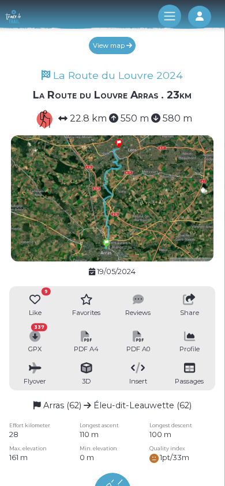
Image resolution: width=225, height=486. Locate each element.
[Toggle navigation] (169, 16)
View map (109, 45)
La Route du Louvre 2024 (116, 75)
